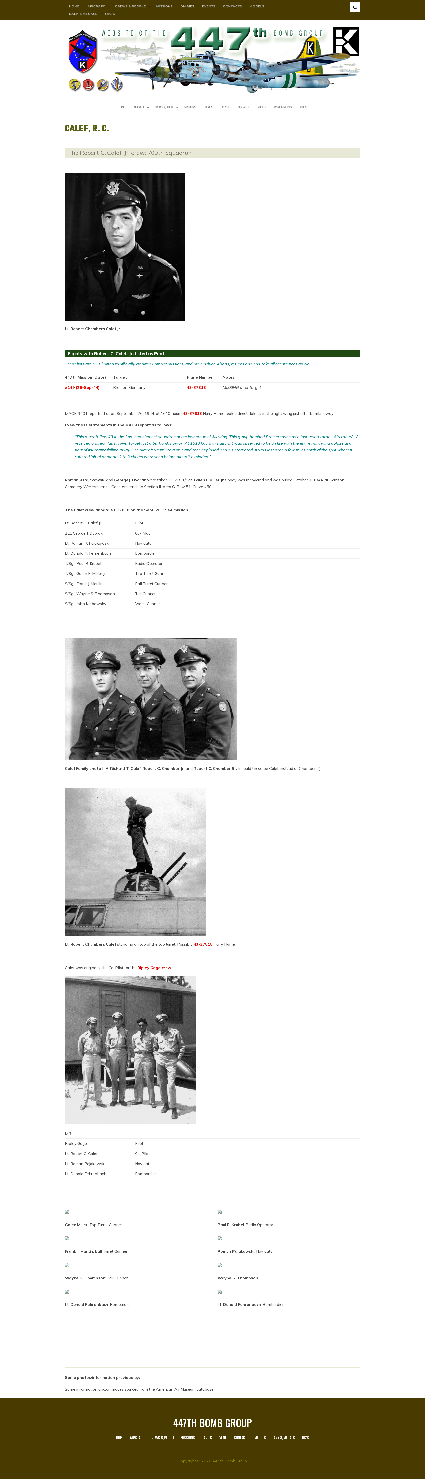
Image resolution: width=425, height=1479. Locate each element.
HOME (74, 6)
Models (256, 6)
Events (208, 6)
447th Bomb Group (212, 1422)
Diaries (187, 6)
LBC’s (110, 13)
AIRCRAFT (96, 6)
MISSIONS (164, 6)
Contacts (232, 6)
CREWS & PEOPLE (130, 6)
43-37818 (196, 387)
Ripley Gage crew (154, 967)
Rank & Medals (83, 13)
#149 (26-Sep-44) (82, 387)
